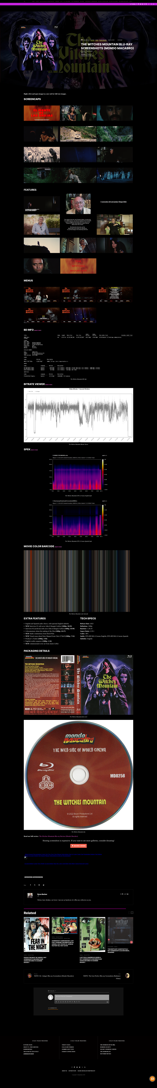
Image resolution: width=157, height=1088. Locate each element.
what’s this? (38, 330)
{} (76, 1001)
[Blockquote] (70, 1002)
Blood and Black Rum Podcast (47, 1)
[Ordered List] (65, 1002)
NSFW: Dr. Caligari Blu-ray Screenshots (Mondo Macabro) (54, 975)
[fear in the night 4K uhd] (36, 934)
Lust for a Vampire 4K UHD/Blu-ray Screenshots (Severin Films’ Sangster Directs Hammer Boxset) (91, 960)
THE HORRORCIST (105, 1051)
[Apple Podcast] (144, 4)
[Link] (74, 1002)
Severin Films (31, 955)
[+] (79, 1001)
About (130, 1)
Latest (37, 1)
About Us (64, 1070)
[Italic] (58, 1002)
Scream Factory (59, 937)
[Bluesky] (142, 4)
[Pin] (39, 885)
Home (33, 1)
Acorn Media (110, 946)
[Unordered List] (68, 1002)
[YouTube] (140, 4)
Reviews (82, 1)
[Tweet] (34, 885)
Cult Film (92, 40)
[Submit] (43, 885)
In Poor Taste (72, 1070)
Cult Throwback (75, 1)
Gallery (96, 40)
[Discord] (146, 4)
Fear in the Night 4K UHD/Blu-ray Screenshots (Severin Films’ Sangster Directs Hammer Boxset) (35, 960)
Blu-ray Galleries (113, 1)
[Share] (30, 885)
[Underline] (61, 1002)
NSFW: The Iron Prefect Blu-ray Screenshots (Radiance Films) (101, 976)
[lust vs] (64, 925)
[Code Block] (72, 1002)
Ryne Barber (86, 40)
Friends (57, 1)
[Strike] (63, 1002)
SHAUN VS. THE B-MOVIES (30, 1047)
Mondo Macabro (103, 40)
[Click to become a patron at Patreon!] (78, 848)
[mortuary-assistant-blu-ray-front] (120, 930)
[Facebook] (136, 4)
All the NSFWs (67, 1)
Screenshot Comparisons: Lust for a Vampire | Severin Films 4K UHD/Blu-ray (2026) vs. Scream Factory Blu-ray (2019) (63, 943)
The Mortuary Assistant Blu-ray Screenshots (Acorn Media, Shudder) (119, 950)
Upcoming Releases (123, 1)
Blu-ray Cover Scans (103, 1)
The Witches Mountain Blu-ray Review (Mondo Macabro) (58, 836)
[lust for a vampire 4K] (92, 934)
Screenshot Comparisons (91, 1)
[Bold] (56, 1002)
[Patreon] (138, 4)
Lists (61, 1)
